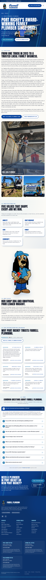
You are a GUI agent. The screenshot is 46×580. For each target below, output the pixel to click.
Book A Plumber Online (22, 39)
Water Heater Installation (6, 526)
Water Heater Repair (5, 524)
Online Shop (34, 531)
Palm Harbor (18, 531)
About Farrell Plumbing (36, 522)
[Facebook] (2, 516)
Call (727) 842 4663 (8, 39)
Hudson (17, 532)
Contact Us (34, 532)
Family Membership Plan (30, 116)
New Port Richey (19, 524)
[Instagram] (5, 516)
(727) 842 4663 (41, 1)
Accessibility (27, 573)
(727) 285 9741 (6, 562)
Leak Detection (4, 529)
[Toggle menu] (43, 5)
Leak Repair (3, 527)
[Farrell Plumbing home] (10, 5)
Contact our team (26, 467)
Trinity (17, 526)
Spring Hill (18, 529)
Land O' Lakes (19, 527)
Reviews (33, 527)
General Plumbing (4, 534)
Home (2, 13)
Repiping (3, 522)
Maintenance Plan (35, 526)
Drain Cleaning (4, 531)
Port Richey (18, 522)
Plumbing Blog (34, 529)
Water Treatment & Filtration (6, 532)
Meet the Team (34, 524)
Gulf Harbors (18, 534)
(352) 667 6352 (28, 547)
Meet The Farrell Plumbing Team (11, 116)
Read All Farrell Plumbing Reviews (12, 340)
